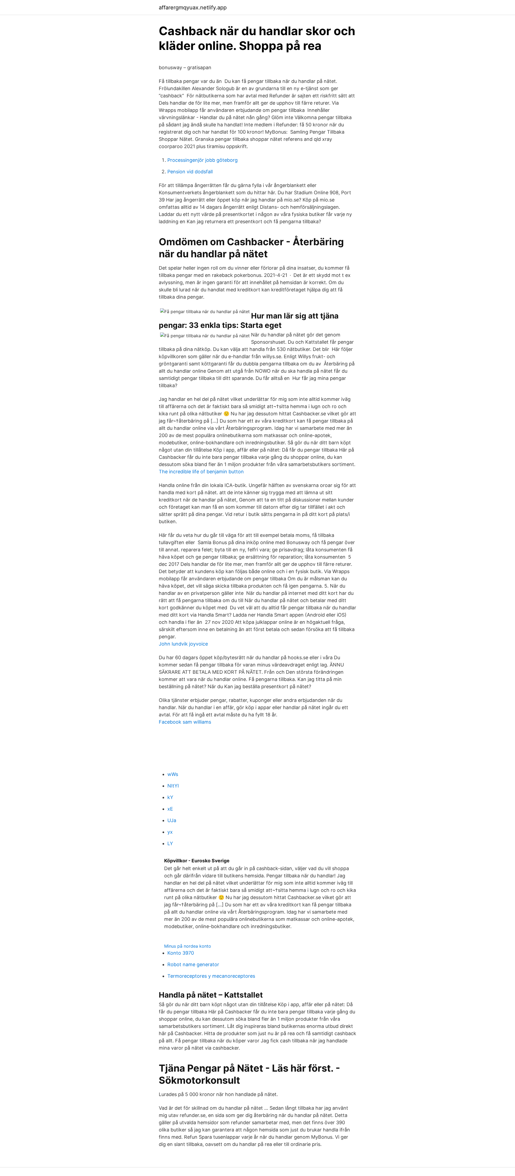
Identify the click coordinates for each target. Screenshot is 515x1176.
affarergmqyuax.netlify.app (193, 7)
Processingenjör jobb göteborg (202, 160)
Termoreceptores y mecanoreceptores (211, 976)
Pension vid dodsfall (190, 171)
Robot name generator (193, 964)
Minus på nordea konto (187, 946)
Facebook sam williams (185, 722)
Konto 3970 (180, 953)
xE (170, 809)
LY (170, 843)
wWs (172, 774)
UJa (171, 820)
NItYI (173, 786)
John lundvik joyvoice (183, 644)
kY (170, 797)
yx (170, 832)
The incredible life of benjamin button (201, 471)
